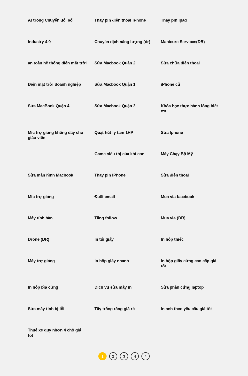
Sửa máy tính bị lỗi (46, 309)
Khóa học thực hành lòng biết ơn (189, 109)
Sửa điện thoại (175, 175)
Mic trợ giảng (41, 196)
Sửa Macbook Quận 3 (114, 106)
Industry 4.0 (39, 41)
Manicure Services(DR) (183, 41)
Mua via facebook (177, 196)
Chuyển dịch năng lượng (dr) (122, 41)
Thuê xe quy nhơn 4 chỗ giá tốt (54, 333)
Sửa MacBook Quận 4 (48, 106)
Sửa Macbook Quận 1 (114, 84)
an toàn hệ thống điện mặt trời (57, 63)
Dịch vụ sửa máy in (113, 287)
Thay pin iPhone (109, 175)
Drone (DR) (38, 239)
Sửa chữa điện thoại (180, 63)
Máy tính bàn (40, 218)
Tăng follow (105, 218)
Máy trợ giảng (41, 261)
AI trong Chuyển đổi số (50, 20)
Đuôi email (104, 196)
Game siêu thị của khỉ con (119, 154)
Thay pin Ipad (174, 20)
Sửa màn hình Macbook (50, 175)
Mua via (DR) (173, 218)
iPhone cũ (170, 84)
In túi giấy (104, 239)
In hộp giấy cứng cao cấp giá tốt (188, 264)
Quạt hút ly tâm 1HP (113, 132)
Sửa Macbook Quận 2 (114, 63)
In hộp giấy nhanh (111, 261)
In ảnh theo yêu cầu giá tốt (186, 309)
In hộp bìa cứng (43, 287)
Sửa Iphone (172, 132)
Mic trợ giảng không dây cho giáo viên (55, 135)
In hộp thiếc (172, 239)
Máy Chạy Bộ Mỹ (177, 154)
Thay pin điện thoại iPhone (120, 20)
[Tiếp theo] (145, 356)
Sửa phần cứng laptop (182, 287)
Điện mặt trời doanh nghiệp (54, 84)
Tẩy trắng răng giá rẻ (114, 309)
